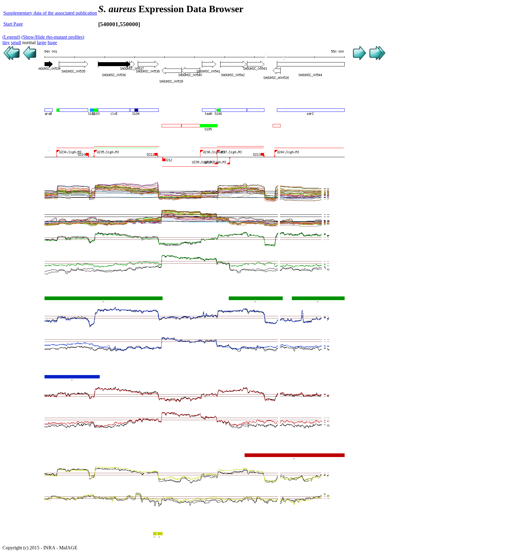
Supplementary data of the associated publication (50, 13)
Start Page (13, 24)
